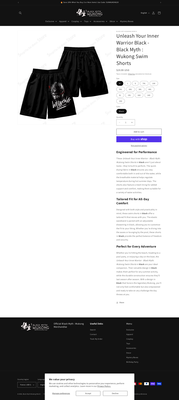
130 (153, 83)
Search (93, 330)
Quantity (119, 117)
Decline (115, 393)
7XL (144, 83)
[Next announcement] (161, 2)
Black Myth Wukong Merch (32, 394)
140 (148, 95)
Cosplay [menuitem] (75, 21)
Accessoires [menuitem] (99, 21)
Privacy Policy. (104, 386)
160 (139, 95)
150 (120, 101)
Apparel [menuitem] (63, 21)
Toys (128, 343)
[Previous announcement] (18, 2)
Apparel (129, 334)
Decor (128, 353)
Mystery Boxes (132, 357)
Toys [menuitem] (86, 21)
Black (121, 111)
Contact (93, 334)
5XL (120, 89)
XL (120, 95)
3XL (140, 89)
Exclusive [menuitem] (49, 21)
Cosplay (129, 339)
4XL (150, 89)
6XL (130, 89)
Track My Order (96, 339)
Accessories (131, 348)
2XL (129, 95)
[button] (20, 13)
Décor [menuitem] (112, 21)
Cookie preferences (140, 394)
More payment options (139, 145)
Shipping (131, 74)
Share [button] (121, 302)
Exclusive (130, 330)
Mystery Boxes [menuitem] (127, 21)
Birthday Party (132, 362)
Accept (88, 393)
